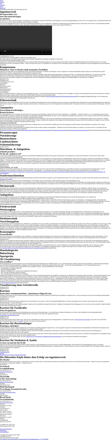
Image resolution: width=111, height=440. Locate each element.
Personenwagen (13, 130)
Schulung (2, 5)
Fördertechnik (49, 171)
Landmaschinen (64, 130)
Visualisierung (12, 282)
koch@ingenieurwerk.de (6, 372)
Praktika (2, 353)
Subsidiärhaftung (4, 432)
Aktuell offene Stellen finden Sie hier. (9, 315)
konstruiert (2, 179)
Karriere (2, 2)
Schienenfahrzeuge (84, 130)
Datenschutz (3, 430)
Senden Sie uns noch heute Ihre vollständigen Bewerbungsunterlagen (44, 336)
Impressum (3, 8)
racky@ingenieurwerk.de (6, 402)
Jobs (1, 3)
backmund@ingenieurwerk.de (8, 392)
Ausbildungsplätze (5, 352)
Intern (1, 6)
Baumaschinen (46, 130)
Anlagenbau (34, 171)
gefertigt (10, 179)
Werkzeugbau (65, 171)
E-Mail (21, 321)
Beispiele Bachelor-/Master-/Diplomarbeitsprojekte (13, 355)
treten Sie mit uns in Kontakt (82, 319)
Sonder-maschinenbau (18, 171)
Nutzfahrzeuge (30, 130)
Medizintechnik (82, 171)
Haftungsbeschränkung (6, 429)
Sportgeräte (42, 248)
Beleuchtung (28, 248)
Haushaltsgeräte (13, 248)
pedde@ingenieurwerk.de (6, 382)
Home (1, 0)
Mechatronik (56, 96)
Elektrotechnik (72, 96)
